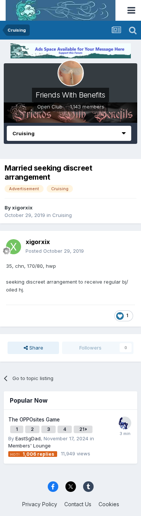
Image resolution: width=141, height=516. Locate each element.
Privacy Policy (39, 504)
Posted (55, 251)
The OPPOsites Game (34, 420)
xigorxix (22, 208)
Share (35, 348)
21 (82, 429)
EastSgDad (28, 438)
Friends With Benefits (70, 94)
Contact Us (77, 504)
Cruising (62, 215)
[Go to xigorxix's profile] (13, 246)
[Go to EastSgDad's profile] (124, 423)
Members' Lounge (29, 446)
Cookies (109, 504)
